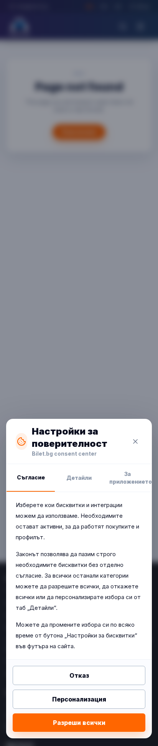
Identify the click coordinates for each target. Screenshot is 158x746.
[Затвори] (135, 441)
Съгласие (31, 477)
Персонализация (79, 699)
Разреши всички (79, 722)
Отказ (79, 675)
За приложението (130, 478)
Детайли (79, 477)
